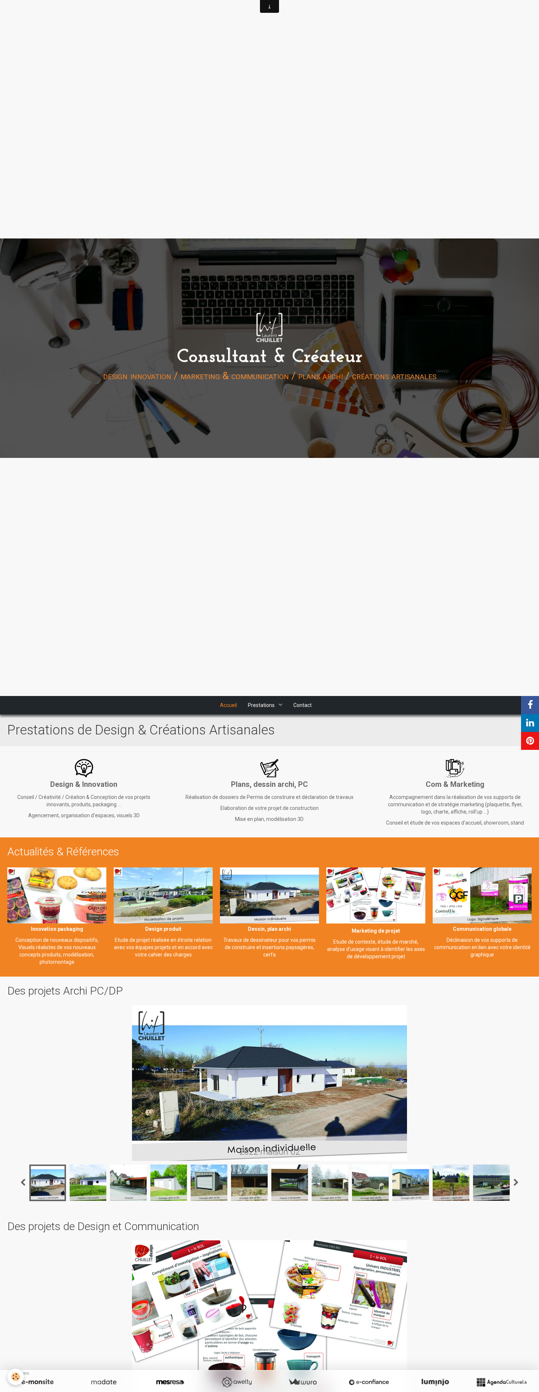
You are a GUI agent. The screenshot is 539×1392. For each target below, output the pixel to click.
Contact (302, 705)
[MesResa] (170, 1382)
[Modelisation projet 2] (163, 895)
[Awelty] (236, 1382)
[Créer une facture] (302, 1382)
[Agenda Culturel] (501, 1382)
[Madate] (103, 1382)
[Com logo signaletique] (482, 895)
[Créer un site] (37, 1382)
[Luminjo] (435, 1382)
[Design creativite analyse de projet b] (375, 895)
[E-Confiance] (368, 1382)
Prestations (262, 705)
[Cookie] (15, 1377)
